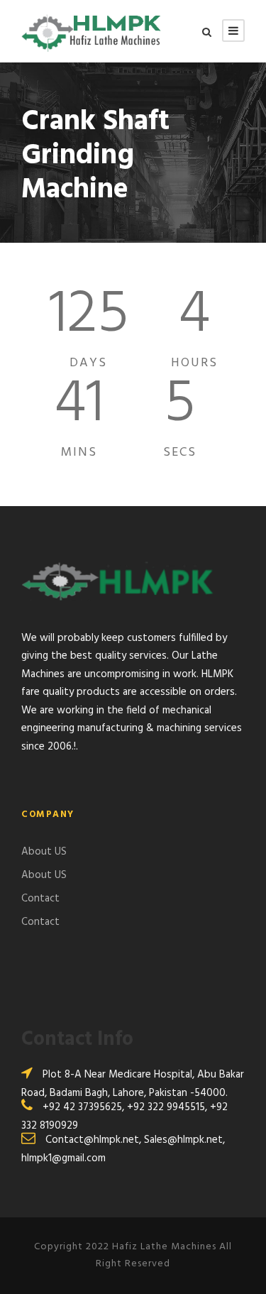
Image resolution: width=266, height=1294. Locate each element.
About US (44, 851)
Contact (40, 898)
